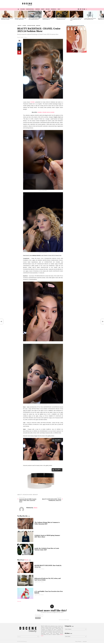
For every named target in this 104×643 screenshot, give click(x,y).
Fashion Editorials (30, 9)
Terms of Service (78, 641)
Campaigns (37, 9)
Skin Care (48, 9)
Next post (19, 601)
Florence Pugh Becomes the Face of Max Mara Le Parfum (7, 19)
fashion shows (27, 494)
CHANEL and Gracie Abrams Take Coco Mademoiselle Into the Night (76, 19)
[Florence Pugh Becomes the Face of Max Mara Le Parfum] (7, 14)
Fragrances (53, 9)
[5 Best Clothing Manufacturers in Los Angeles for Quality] (35, 14)
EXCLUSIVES (22, 9)
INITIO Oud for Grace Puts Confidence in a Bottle (61, 19)
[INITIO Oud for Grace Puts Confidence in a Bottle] (62, 14)
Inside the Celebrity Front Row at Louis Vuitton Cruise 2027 (46, 549)
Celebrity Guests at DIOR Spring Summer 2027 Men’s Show (47, 536)
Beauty (26, 560)
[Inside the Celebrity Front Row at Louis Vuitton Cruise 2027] (25, 549)
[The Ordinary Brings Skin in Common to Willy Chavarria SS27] (25, 523)
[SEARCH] (86, 9)
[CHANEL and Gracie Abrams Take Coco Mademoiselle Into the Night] (76, 14)
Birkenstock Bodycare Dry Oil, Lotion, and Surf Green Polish (47, 579)
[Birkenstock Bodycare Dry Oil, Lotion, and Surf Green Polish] (25, 580)
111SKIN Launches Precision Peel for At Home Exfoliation (90, 19)
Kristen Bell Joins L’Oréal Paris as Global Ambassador (20, 19)
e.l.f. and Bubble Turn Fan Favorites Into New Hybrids (48, 592)
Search (38, 636)
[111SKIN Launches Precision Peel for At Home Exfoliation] (90, 14)
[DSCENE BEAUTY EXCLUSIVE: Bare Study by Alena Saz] (48, 14)
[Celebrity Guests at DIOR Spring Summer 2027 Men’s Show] (25, 536)
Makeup (42, 9)
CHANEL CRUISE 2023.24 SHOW (45, 112)
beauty (20, 494)
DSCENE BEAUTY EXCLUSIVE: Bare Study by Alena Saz (48, 19)
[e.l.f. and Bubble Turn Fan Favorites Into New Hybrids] (25, 593)
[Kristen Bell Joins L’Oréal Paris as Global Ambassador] (21, 14)
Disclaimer (85, 641)
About (59, 9)
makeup (35, 494)
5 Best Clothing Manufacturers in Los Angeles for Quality (34, 19)
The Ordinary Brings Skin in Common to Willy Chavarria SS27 (47, 523)
